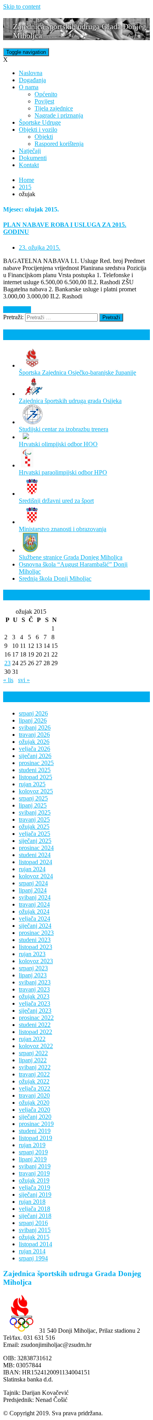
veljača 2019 (34, 1187)
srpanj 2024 (33, 883)
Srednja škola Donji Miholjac (55, 578)
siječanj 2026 (35, 755)
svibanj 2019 (35, 1166)
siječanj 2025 (35, 840)
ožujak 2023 (34, 996)
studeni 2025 (35, 770)
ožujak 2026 (34, 741)
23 (7, 663)
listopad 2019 (35, 1138)
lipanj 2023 (33, 975)
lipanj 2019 (33, 1159)
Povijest (44, 101)
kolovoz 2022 (36, 1046)
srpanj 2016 (33, 1223)
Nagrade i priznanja (59, 115)
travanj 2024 (34, 904)
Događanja (32, 80)
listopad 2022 (35, 1031)
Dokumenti (33, 158)
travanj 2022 (34, 1074)
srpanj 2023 (33, 968)
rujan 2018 (32, 1201)
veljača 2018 (34, 1208)
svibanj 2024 (35, 897)
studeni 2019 (35, 1131)
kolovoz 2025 (36, 791)
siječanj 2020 (35, 1116)
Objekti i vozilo (38, 129)
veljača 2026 (34, 748)
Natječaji (30, 150)
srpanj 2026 (33, 713)
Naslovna (30, 73)
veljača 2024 (34, 918)
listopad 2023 (35, 947)
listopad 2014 (35, 1244)
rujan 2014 (32, 1251)
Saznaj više (17, 309)
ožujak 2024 (34, 911)
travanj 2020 (34, 1095)
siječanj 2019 (35, 1194)
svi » (24, 680)
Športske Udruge (40, 122)
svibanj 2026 (35, 727)
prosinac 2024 (36, 847)
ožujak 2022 (34, 1081)
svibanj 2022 (35, 1067)
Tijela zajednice (54, 108)
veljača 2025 (34, 833)
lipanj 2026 (33, 720)
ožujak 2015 (34, 1237)
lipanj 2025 (33, 805)
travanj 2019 (34, 1173)
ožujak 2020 (34, 1102)
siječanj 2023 (35, 1010)
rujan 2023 (32, 954)
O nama (28, 87)
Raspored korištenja (59, 143)
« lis (8, 680)
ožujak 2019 (34, 1180)
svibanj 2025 (35, 812)
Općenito (46, 94)
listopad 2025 (35, 777)
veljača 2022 (34, 1088)
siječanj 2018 (35, 1215)
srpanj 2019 (33, 1152)
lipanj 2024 (33, 890)
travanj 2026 (34, 734)
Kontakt (29, 165)
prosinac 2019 (36, 1123)
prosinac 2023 (36, 932)
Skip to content (21, 6)
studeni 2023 (35, 939)
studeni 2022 (35, 1024)
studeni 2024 (35, 855)
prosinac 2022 (36, 1017)
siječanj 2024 (35, 925)
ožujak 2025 (34, 826)
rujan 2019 (32, 1145)
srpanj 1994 (33, 1258)
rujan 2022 (32, 1039)
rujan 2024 (32, 869)
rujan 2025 (32, 784)
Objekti (44, 136)
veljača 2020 (34, 1109)
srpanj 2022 (33, 1053)
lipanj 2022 (33, 1060)
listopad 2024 (35, 862)
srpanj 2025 (33, 798)
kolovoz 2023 (36, 961)
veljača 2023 (34, 1003)
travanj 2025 (34, 819)
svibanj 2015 (35, 1230)
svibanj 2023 (35, 982)
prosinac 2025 (36, 763)
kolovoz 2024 (36, 876)
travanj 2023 (34, 989)
